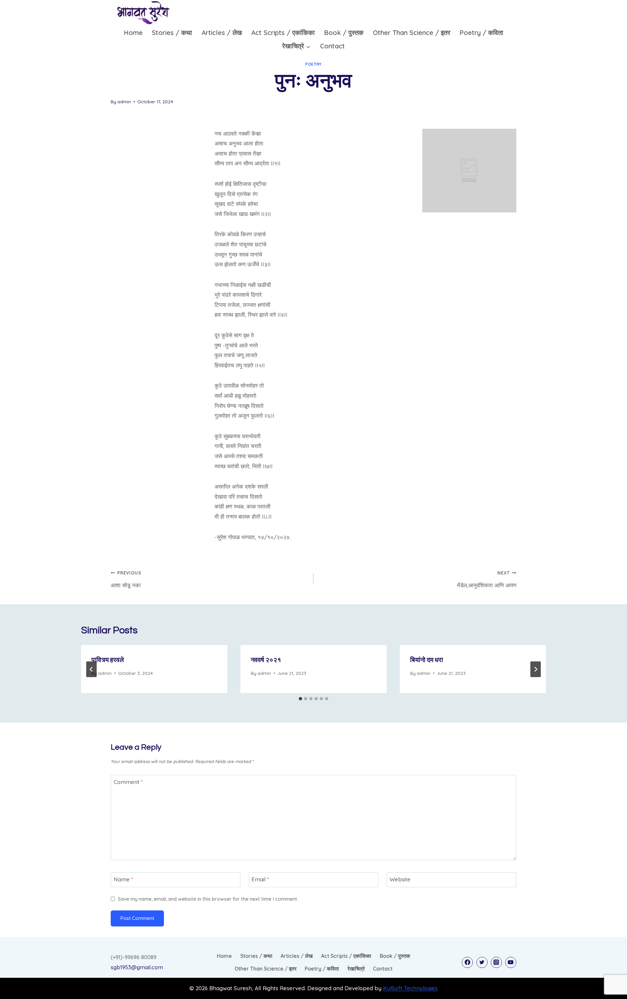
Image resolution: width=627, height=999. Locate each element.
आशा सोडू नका (126, 579)
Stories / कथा (172, 32)
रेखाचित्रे (356, 968)
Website (400, 879)
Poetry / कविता (481, 32)
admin (124, 101)
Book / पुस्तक (343, 32)
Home (133, 32)
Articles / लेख (221, 32)
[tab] (300, 698)
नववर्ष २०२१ (266, 660)
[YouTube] (510, 962)
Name (123, 879)
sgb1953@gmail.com (137, 967)
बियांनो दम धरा (426, 660)
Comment (128, 781)
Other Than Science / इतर (411, 32)
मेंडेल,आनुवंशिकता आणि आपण (486, 579)
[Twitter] (482, 962)
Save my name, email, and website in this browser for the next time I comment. (208, 899)
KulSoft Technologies (410, 988)
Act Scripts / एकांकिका (283, 32)
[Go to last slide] (91, 669)
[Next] (535, 669)
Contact (332, 46)
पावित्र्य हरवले (107, 660)
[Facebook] (467, 962)
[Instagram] (496, 962)
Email (260, 879)
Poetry (313, 64)
